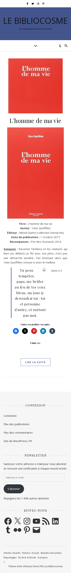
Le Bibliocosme (35, 20)
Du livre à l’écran (27, 557)
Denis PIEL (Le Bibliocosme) (47, 566)
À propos (43, 557)
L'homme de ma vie (35, 120)
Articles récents (12, 552)
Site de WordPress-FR (18, 441)
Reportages (10, 557)
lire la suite (35, 362)
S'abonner (14, 489)
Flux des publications (16, 424)
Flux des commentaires (18, 432)
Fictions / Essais (30, 552)
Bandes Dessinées (51, 552)
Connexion (10, 415)
